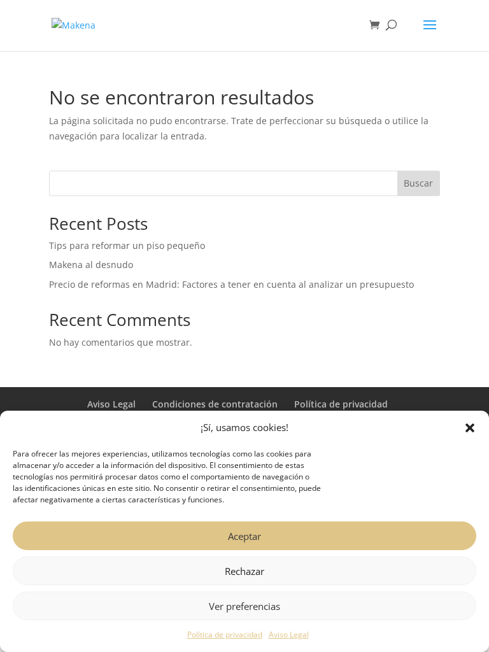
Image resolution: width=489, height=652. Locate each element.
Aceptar (244, 536)
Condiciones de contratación (215, 404)
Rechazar (244, 571)
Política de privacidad (224, 634)
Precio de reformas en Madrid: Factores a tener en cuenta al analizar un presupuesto (231, 284)
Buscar (418, 183)
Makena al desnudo (91, 265)
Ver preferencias (244, 606)
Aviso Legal (289, 634)
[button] (470, 428)
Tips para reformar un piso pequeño (127, 245)
